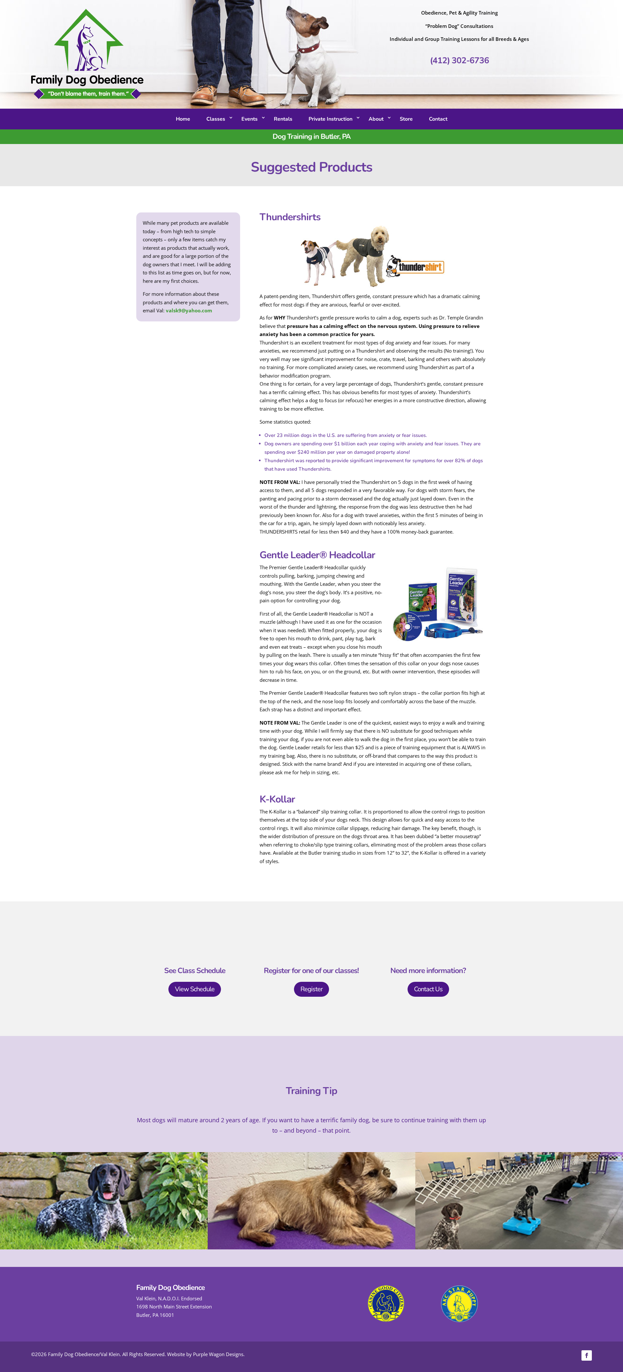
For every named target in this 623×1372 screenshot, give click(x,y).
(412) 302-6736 (459, 60)
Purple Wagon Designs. (219, 1354)
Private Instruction (330, 119)
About (376, 119)
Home (183, 119)
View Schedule (194, 989)
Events (249, 119)
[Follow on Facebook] (586, 1355)
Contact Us (428, 989)
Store (406, 119)
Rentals (283, 119)
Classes (215, 119)
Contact (438, 119)
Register (311, 989)
